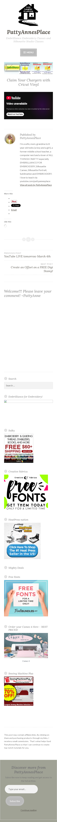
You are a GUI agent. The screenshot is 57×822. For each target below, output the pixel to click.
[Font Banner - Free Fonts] (26, 510)
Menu (30, 52)
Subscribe (15, 801)
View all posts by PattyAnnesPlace (36, 185)
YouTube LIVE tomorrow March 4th (27, 255)
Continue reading (29, 810)
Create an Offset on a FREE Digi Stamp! (32, 268)
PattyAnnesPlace (28, 32)
